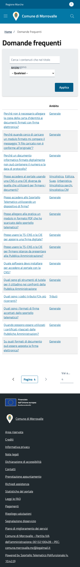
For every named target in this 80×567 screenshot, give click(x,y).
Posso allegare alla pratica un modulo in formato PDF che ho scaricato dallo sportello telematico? (23, 220)
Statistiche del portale (19, 491)
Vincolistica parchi (60, 185)
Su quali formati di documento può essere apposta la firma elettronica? (23, 345)
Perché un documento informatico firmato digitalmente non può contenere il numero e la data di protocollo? (25, 162)
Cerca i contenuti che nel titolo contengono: (30, 63)
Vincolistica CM (58, 189)
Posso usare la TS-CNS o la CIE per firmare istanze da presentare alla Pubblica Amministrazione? (25, 251)
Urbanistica (64, 181)
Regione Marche (14, 4)
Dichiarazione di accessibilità (23, 461)
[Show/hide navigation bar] (5, 16)
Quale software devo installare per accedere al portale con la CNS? (23, 267)
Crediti (9, 439)
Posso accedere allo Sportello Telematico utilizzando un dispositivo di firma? (22, 201)
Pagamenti (12, 506)
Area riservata (14, 432)
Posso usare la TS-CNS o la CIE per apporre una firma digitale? (23, 237)
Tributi (53, 296)
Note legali (12, 454)
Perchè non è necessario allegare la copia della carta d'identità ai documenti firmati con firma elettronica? (24, 120)
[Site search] (72, 16)
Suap (52, 181)
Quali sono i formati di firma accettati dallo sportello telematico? (21, 312)
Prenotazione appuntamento (23, 476)
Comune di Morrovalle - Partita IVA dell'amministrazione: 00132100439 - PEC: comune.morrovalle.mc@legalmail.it (32, 542)
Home (8, 31)
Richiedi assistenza (17, 484)
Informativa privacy (17, 447)
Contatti (10, 469)
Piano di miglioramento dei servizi (26, 528)
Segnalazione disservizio (20, 521)
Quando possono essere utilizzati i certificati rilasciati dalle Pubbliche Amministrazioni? (24, 329)
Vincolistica (56, 176)
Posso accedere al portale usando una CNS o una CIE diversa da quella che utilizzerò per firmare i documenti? (24, 183)
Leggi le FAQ (13, 499)
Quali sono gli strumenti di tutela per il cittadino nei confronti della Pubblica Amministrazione (25, 284)
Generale (55, 113)
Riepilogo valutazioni (18, 513)
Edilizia (69, 176)
